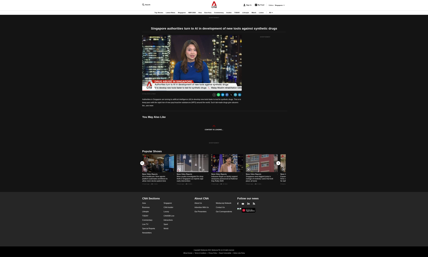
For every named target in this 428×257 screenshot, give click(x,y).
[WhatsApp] (218, 95)
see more (149, 106)
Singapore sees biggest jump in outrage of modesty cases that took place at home (259, 179)
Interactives (168, 220)
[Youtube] (243, 204)
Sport (166, 224)
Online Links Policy (239, 253)
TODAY (237, 12)
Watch (254, 12)
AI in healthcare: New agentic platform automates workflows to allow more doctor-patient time (155, 179)
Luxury (166, 212)
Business (146, 207)
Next (278, 163)
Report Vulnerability (225, 253)
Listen (261, 12)
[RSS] (254, 204)
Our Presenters (200, 212)
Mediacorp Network (223, 203)
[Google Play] (238, 210)
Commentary (219, 12)
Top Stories (158, 12)
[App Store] (240, 210)
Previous (142, 163)
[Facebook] (227, 95)
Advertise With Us (201, 207)
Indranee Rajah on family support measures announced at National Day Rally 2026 (224, 179)
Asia (200, 12)
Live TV (145, 224)
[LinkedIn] (239, 95)
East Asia (207, 12)
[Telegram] (222, 95)
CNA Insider (168, 207)
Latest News (170, 12)
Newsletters (147, 233)
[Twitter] (231, 95)
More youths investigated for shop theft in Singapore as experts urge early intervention (190, 179)
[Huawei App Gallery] (248, 210)
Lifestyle (245, 12)
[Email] (235, 95)
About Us (198, 203)
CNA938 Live (169, 216)
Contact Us (220, 207)
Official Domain (187, 253)
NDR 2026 (192, 12)
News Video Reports (150, 174)
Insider (229, 12)
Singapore (182, 12)
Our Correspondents (224, 212)
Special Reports (148, 228)
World (166, 228)
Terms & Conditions (200, 253)
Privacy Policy (213, 253)
